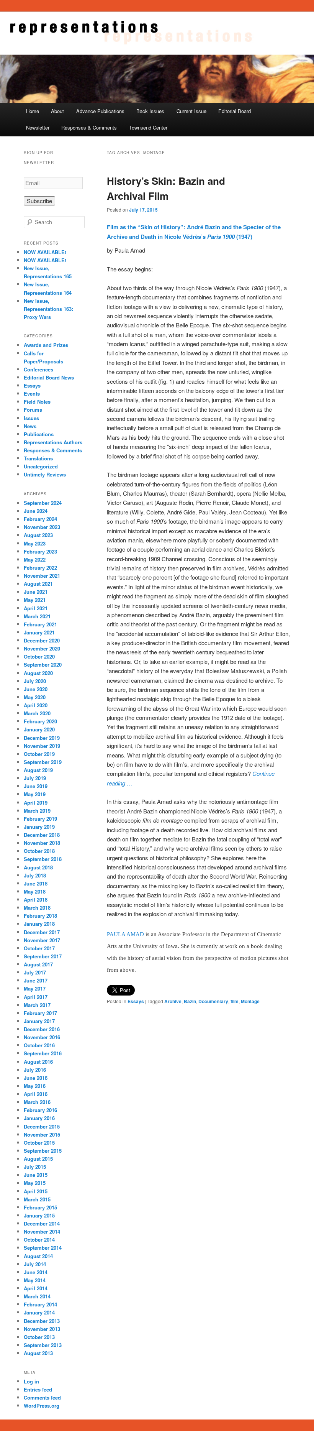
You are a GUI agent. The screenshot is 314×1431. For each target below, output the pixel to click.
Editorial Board (234, 111)
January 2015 (39, 1215)
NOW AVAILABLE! (45, 252)
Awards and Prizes (46, 344)
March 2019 (37, 810)
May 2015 (35, 1182)
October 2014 (39, 1239)
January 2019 (39, 826)
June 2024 (35, 510)
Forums (33, 409)
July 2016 (35, 1069)
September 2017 (43, 956)
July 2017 (35, 972)
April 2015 (35, 1191)
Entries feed (38, 1389)
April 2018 (35, 899)
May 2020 (35, 697)
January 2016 (39, 1118)
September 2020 (43, 664)
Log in (31, 1381)
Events (32, 393)
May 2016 (35, 1085)
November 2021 (42, 575)
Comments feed (42, 1397)
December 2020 (42, 640)
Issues (31, 418)
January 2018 (39, 923)
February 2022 (40, 567)
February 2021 (40, 624)
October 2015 (39, 1142)
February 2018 (40, 915)
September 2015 (43, 1150)
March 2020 (37, 713)
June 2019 (35, 786)
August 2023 (38, 535)
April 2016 (35, 1093)
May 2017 (35, 988)
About (57, 111)
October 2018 (39, 850)
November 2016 (42, 1037)
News (30, 426)
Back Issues (150, 111)
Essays (136, 1001)
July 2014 (35, 1264)
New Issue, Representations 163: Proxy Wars (48, 308)
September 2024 (43, 502)
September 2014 (43, 1247)
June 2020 (35, 689)
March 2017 (37, 1005)
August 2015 (38, 1158)
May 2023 (35, 543)
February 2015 (40, 1207)
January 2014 (39, 1312)
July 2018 (35, 875)
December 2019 (42, 737)
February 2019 (40, 818)
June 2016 (35, 1077)
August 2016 (38, 1061)
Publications (39, 434)
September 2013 (43, 1345)
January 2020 (39, 729)
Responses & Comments (89, 127)
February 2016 (40, 1110)
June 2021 (35, 591)
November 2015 (42, 1134)
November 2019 (42, 745)
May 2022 (35, 559)
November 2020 (42, 648)
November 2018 (42, 842)
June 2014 (35, 1272)
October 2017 (39, 948)
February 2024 (40, 518)
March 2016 (37, 1102)
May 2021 (35, 599)
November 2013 (42, 1328)
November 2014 (42, 1231)
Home (32, 111)
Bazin (190, 1001)
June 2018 (35, 883)
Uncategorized (41, 466)
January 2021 (39, 632)
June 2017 (35, 980)
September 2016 (43, 1053)
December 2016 (42, 1029)
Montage (250, 1001)
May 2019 (35, 794)
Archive (173, 1001)
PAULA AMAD (125, 934)
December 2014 (42, 1223)
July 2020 (35, 681)
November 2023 (42, 527)
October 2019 (39, 753)
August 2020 (38, 673)
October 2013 (39, 1337)
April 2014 (35, 1288)
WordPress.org (41, 1405)
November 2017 (42, 940)
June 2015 (35, 1174)
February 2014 (40, 1304)
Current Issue (191, 111)
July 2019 (35, 778)
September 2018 (43, 859)
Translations (38, 458)
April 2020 (35, 705)
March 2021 (37, 616)
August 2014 (38, 1256)
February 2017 (40, 1013)
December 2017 (42, 932)
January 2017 (39, 1021)
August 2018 (38, 867)
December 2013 (42, 1320)
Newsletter (37, 127)
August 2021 (38, 583)
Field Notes (37, 401)
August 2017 (38, 964)
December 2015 (42, 1126)
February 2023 (40, 551)
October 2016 (39, 1045)
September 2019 (43, 762)
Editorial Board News (49, 377)
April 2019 (35, 802)
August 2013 (38, 1353)
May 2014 (35, 1280)
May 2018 (35, 891)
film (235, 1001)
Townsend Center (148, 127)
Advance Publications (100, 111)
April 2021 (35, 608)
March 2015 (37, 1199)
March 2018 (37, 907)
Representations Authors (53, 442)
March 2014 (37, 1296)
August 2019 (38, 770)
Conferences (38, 369)
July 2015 (35, 1166)
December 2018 (42, 834)
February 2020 (40, 721)
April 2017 (35, 997)
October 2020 (39, 656)
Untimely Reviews (45, 474)
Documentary (213, 1001)
